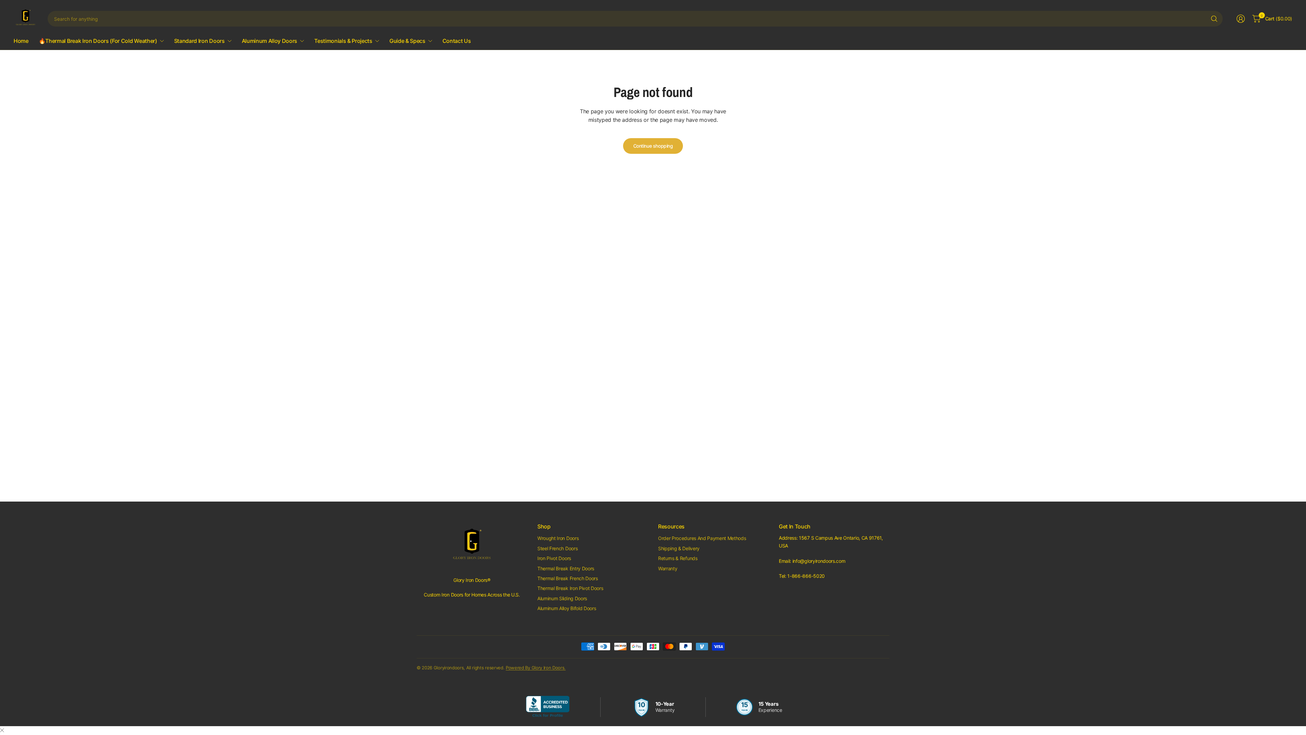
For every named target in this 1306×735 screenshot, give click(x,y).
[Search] (1214, 19)
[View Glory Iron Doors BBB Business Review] (547, 707)
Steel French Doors (557, 548)
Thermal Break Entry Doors (565, 568)
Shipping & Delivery (679, 548)
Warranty (667, 568)
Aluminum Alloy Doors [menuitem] (270, 40)
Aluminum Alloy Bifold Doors (566, 608)
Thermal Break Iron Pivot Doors (570, 588)
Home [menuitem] (21, 40)
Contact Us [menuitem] (456, 40)
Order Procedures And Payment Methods (702, 538)
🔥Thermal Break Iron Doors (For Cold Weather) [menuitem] (98, 40)
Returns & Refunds (678, 558)
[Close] (2, 730)
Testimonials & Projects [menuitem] (343, 40)
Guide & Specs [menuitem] (407, 40)
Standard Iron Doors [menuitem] (199, 40)
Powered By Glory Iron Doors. (536, 667)
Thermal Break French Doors (567, 578)
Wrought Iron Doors (558, 538)
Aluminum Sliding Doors (562, 598)
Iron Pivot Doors (554, 558)
